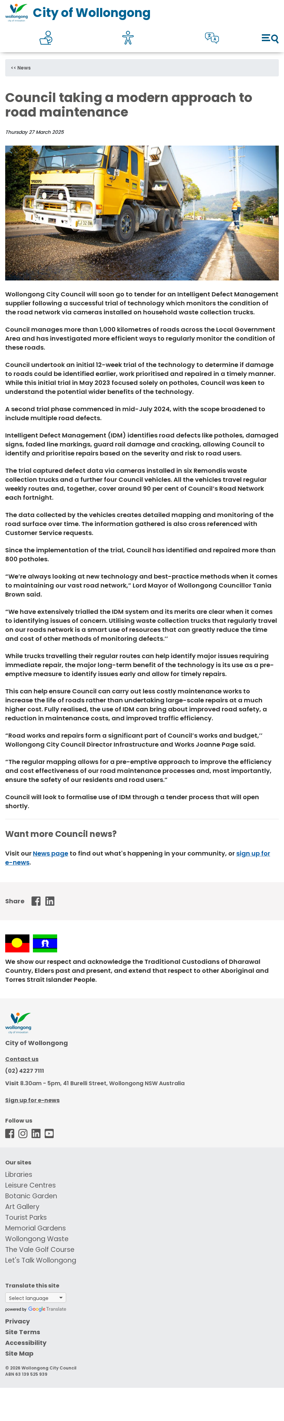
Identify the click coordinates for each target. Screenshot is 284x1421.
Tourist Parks (26, 1217)
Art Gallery (22, 1206)
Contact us (21, 1059)
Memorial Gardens (35, 1228)
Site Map (19, 1353)
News (24, 67)
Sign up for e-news (32, 1100)
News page (50, 853)
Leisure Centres (30, 1185)
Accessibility (25, 1342)
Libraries (18, 1174)
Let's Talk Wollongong (40, 1260)
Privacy (17, 1321)
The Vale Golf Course (39, 1249)
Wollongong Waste (37, 1239)
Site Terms (22, 1332)
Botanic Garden (31, 1196)
